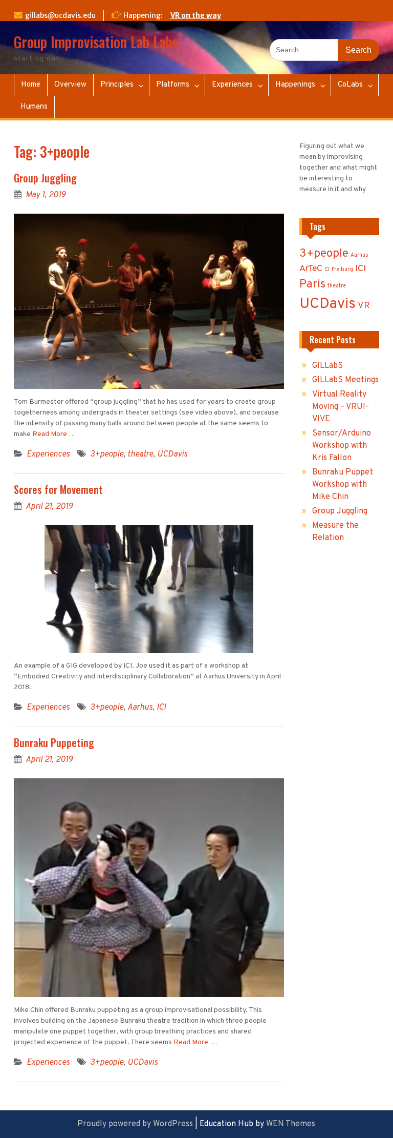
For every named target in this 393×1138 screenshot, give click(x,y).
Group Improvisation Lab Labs (96, 41)
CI (327, 269)
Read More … (54, 434)
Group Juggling (45, 177)
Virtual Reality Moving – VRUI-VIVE (340, 406)
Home (30, 85)
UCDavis (172, 454)
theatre (140, 454)
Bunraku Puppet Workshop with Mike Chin (342, 484)
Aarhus (139, 707)
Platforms (172, 85)
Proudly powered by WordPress (135, 1124)
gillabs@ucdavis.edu (60, 15)
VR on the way (195, 15)
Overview (70, 85)
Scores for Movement (58, 489)
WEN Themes (290, 1124)
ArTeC (310, 269)
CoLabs (350, 85)
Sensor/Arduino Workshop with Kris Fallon (341, 445)
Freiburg (342, 269)
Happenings (295, 85)
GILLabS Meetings (345, 380)
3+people (106, 454)
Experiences (232, 85)
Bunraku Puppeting (54, 742)
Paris (312, 284)
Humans (34, 107)
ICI (161, 707)
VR (364, 306)
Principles (117, 85)
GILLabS (327, 366)
